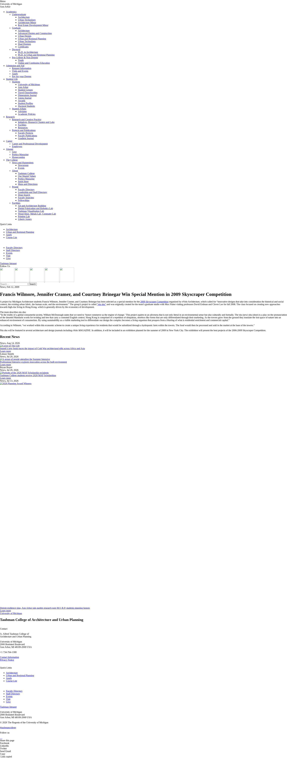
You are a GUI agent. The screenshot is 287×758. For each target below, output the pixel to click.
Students (16, 82)
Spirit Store (23, 181)
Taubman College (26, 173)
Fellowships (23, 200)
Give (14, 152)
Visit (8, 255)
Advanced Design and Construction (35, 33)
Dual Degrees (24, 44)
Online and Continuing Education (34, 63)
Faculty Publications (27, 135)
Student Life (12, 79)
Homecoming (18, 157)
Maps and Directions (28, 184)
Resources (23, 127)
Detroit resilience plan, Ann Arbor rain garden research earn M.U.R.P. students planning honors (45, 608)
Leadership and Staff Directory (32, 192)
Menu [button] (3, 1)
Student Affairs (19, 108)
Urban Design (24, 36)
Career (9, 141)
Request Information (21, 68)
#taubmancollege (8, 727)
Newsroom (23, 165)
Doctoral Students (26, 106)
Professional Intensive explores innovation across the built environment (33, 362)
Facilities (22, 125)
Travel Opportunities (27, 92)
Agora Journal (24, 98)
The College (12, 160)
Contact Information (9, 657)
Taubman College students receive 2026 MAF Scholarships (28, 375)
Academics (11, 11)
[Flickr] (37, 281)
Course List (11, 237)
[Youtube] (52, 281)
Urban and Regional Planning (32, 38)
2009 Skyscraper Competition (154, 301)
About (15, 170)
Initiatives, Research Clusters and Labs (36, 122)
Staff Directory (13, 250)
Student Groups (25, 90)
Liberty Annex (25, 219)
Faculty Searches (26, 197)
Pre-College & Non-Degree (25, 57)
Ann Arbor (23, 87)
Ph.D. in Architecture (28, 52)
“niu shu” (101, 304)
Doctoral (16, 49)
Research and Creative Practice (26, 119)
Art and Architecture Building (32, 205)
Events (21, 168)
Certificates (23, 46)
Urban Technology (27, 20)
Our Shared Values (27, 176)
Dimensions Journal (27, 95)
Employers (17, 146)
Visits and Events (20, 71)
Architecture (24, 17)
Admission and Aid (15, 65)
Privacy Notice (7, 660)
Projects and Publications (24, 130)
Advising (22, 111)
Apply (15, 73)
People (15, 187)
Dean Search (24, 195)
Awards (21, 100)
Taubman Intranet (8, 263)
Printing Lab (24, 216)
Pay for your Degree (21, 76)
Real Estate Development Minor (33, 25)
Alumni (9, 149)
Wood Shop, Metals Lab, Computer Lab (37, 214)
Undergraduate (19, 14)
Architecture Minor (27, 22)
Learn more (5, 351)
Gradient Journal (26, 138)
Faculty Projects (25, 133)
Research (10, 117)
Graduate (16, 28)
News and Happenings (22, 162)
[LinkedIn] (22, 281)
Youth (21, 60)
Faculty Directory (26, 189)
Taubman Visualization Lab (31, 211)
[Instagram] (7, 281)
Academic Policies (26, 114)
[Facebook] (67, 281)
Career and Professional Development (30, 143)
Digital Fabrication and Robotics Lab (35, 208)
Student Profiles (25, 103)
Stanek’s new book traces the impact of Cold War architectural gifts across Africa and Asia (42, 348)
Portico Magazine (20, 154)
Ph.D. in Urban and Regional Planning (36, 55)
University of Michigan (29, 84)
